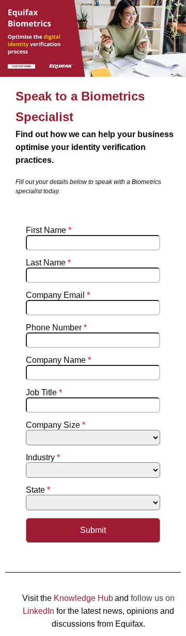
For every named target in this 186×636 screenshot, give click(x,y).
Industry (43, 457)
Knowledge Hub (83, 598)
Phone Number (56, 327)
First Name (48, 230)
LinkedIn (38, 611)
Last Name (48, 262)
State (38, 490)
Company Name (58, 360)
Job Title (44, 392)
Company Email (58, 295)
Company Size (55, 425)
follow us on (153, 598)
